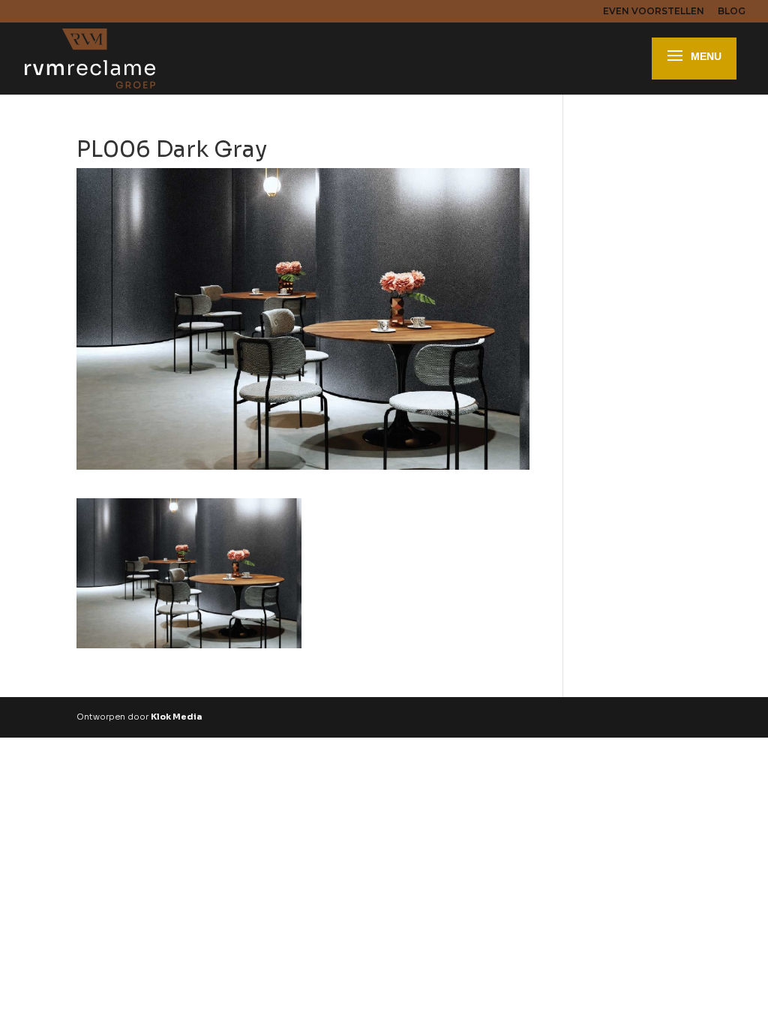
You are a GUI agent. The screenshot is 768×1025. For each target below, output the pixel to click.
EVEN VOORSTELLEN (653, 12)
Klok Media (176, 716)
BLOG (732, 12)
